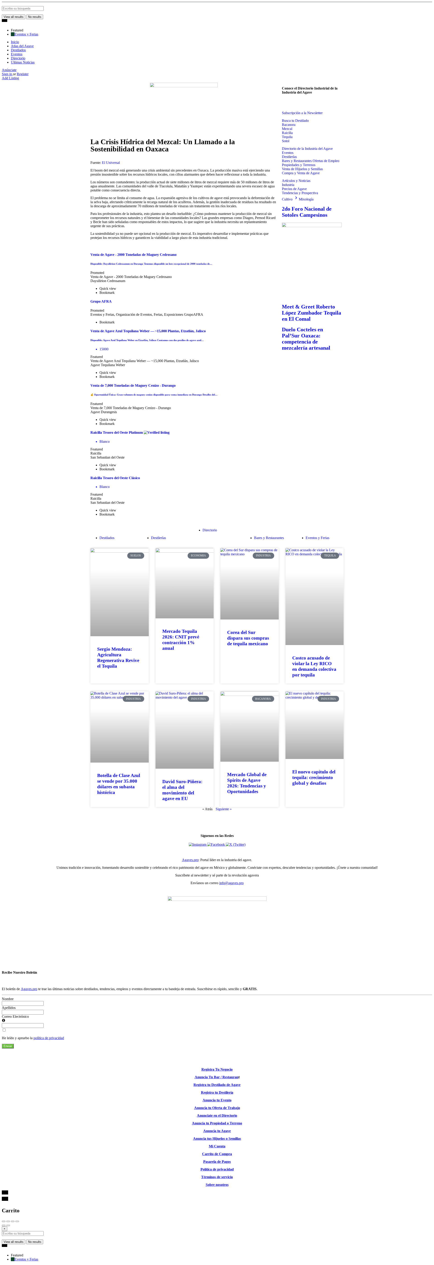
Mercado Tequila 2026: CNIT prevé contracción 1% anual (180, 640)
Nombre (8, 999)
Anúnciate (9, 70)
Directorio (18, 58)
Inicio (15, 42)
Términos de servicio (217, 1177)
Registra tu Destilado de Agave (217, 1085)
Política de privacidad (217, 1169)
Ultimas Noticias (23, 62)
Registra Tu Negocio (217, 1069)
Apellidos (9, 1008)
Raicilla (287, 133)
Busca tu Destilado (295, 120)
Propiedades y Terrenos (298, 165)
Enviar (8, 1046)
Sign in (7, 74)
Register (22, 74)
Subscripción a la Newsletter (302, 113)
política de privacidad (48, 1038)
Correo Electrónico (15, 1016)
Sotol (285, 141)
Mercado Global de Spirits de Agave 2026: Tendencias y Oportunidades (247, 783)
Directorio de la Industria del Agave (307, 149)
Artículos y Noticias (296, 181)
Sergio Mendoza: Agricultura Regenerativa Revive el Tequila (118, 657)
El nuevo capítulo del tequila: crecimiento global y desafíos (313, 777)
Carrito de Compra (217, 1154)
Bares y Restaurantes (297, 161)
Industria (288, 185)
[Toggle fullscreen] (12, 1221)
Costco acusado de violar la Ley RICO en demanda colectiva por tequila (314, 666)
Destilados (18, 50)
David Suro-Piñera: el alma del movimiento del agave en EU (182, 790)
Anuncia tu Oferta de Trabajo (217, 1108)
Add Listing (10, 78)
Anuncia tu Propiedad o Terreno (217, 1123)
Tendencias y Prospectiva (300, 193)
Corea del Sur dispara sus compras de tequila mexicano (248, 638)
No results (34, 17)
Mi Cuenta (217, 1146)
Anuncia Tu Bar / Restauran (216, 1077)
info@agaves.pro (231, 883)
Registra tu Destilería (217, 1092)
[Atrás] (3, 1225)
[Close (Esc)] (3, 1221)
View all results (14, 17)
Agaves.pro (190, 860)
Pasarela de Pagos (217, 1162)
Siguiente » (224, 809)
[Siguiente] (8, 1225)
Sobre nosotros (217, 1185)
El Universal (111, 163)
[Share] (8, 1221)
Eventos (16, 54)
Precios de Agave (294, 189)
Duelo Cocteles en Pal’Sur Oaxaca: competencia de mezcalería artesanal (306, 339)
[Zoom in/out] (17, 1221)
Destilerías (289, 157)
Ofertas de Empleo (326, 161)
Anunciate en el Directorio (217, 1115)
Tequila (287, 137)
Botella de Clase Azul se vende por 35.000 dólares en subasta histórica (118, 784)
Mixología (306, 199)
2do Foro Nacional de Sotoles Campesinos (307, 212)
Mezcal (287, 129)
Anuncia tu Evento (217, 1100)
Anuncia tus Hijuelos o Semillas (217, 1138)
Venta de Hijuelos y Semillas (302, 169)
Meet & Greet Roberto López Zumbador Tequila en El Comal (311, 313)
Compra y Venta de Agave (301, 173)
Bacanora (288, 125)
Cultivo (290, 199)
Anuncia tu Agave (217, 1131)
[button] (285, 102)
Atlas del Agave (22, 46)
